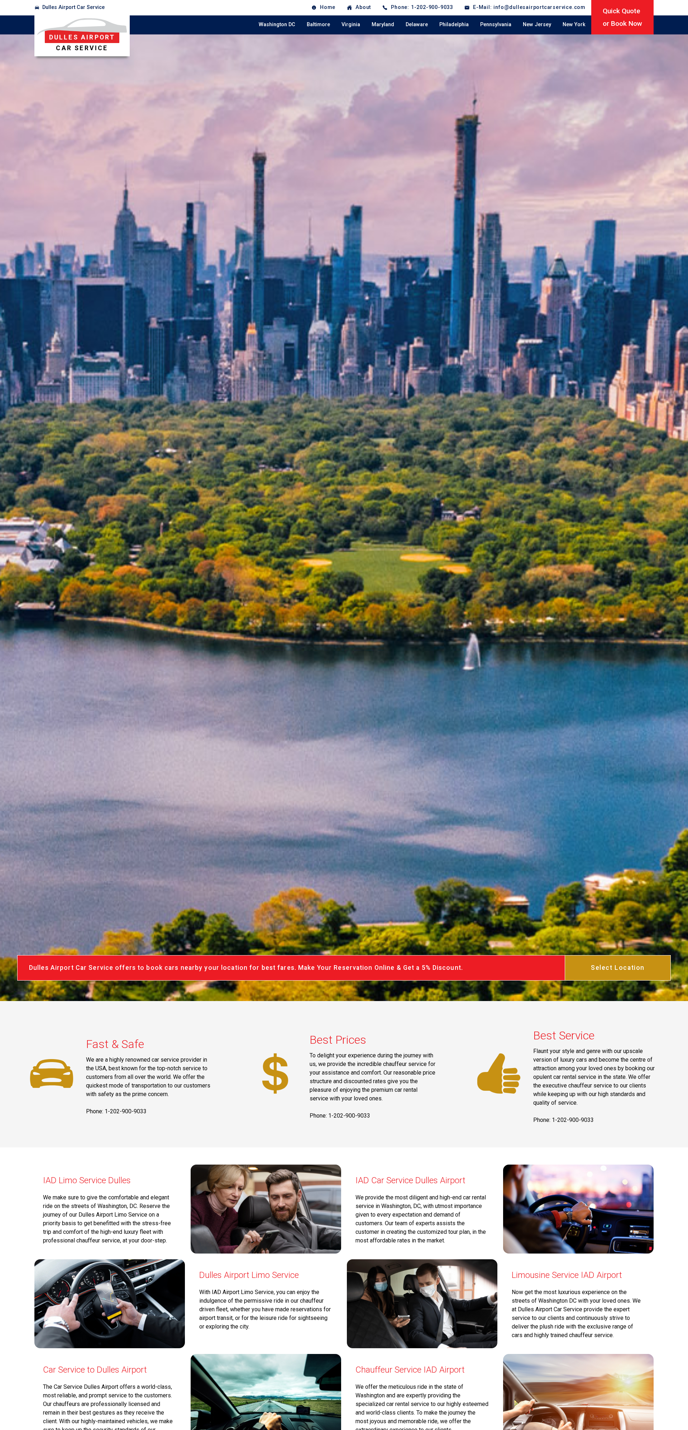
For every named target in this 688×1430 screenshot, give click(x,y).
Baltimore (318, 25)
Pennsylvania (495, 25)
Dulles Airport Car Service (73, 7)
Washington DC (277, 25)
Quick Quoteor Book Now (622, 17)
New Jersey (537, 25)
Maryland (383, 25)
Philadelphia (454, 25)
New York (574, 25)
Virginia (350, 25)
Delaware (417, 25)
